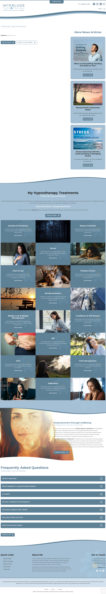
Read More (87, 75)
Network (34, 210)
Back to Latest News (25, 42)
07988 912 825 (101, 567)
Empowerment (7, 564)
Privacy (46, 589)
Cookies (60, 589)
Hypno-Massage (8, 561)
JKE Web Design (69, 591)
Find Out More (52, 215)
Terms (52, 589)
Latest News (6, 566)
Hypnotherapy (7, 558)
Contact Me (56, 1)
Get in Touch (6, 42)
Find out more (60, 452)
